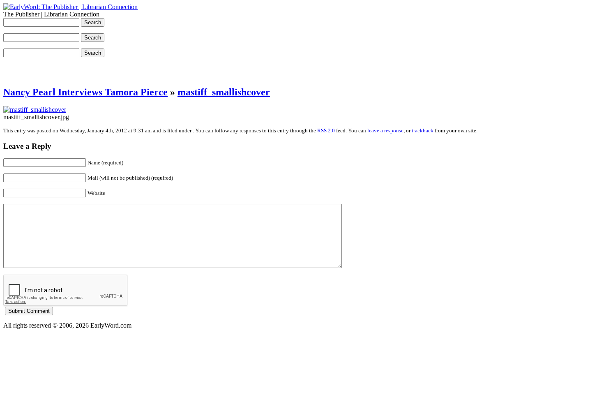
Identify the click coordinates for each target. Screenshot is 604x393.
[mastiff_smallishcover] (34, 109)
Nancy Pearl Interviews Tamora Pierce (85, 92)
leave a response (385, 130)
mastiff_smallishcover (224, 92)
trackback (422, 130)
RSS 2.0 (326, 130)
